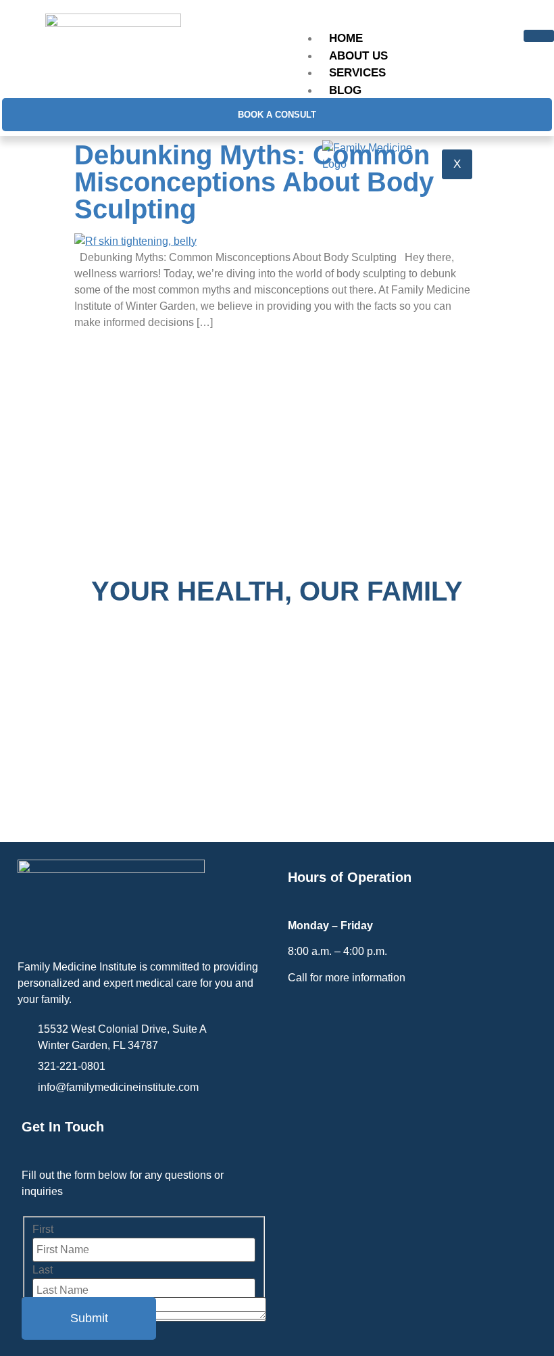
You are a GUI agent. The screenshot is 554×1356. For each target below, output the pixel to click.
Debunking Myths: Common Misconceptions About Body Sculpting (254, 182)
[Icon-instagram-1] (330, 1016)
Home (346, 38)
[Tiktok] (358, 1016)
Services (357, 72)
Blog (345, 90)
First (42, 1229)
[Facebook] (302, 1016)
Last (42, 1270)
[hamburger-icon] (539, 36)
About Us (358, 55)
